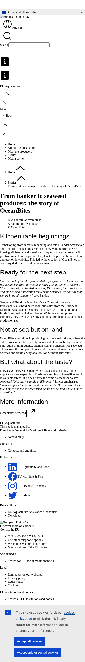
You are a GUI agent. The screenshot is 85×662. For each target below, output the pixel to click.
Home (12, 144)
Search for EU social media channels (31, 561)
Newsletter (14, 515)
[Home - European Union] (14, 17)
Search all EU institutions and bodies (31, 599)
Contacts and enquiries (22, 450)
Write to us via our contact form (27, 543)
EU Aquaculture (10, 423)
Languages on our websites (25, 574)
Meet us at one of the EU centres (28, 547)
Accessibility (16, 437)
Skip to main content (15, 4)
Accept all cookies (29, 641)
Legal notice (15, 581)
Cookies (13, 585)
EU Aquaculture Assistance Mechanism (32, 512)
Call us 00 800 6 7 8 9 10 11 (25, 536)
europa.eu (29, 526)
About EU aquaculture (22, 147)
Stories (12, 155)
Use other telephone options (25, 540)
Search (4, 44)
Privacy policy (17, 578)
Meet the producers (20, 151)
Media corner (16, 158)
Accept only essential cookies (38, 652)
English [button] (17, 27)
